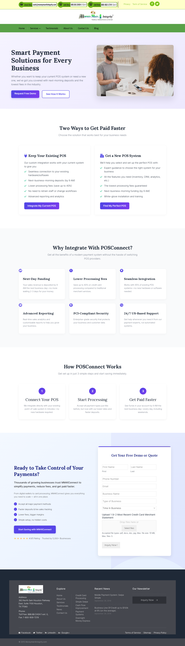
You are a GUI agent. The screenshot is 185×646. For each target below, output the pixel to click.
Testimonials (52, 28)
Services (34, 28)
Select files (129, 528)
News (59, 609)
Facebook (26, 632)
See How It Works (55, 94)
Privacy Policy (160, 632)
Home (22, 28)
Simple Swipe (82, 601)
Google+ (65, 632)
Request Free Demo (25, 93)
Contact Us (83, 28)
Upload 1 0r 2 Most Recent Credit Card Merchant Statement (128, 516)
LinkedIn (52, 632)
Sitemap (147, 632)
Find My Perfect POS (114, 205)
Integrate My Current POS (41, 205)
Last (132, 471)
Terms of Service (133, 632)
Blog (96, 28)
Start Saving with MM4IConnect (34, 529)
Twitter (39, 632)
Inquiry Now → (149, 600)
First (104, 471)
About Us (68, 28)
